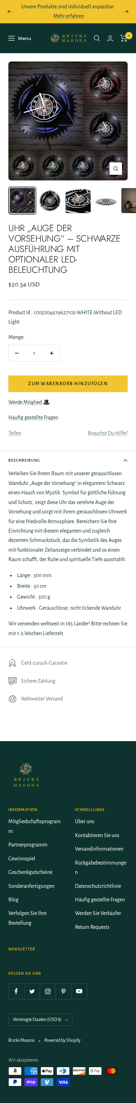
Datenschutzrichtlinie (98, 886)
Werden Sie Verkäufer (98, 913)
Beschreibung (24, 460)
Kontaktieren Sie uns (97, 835)
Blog (13, 899)
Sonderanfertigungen (31, 886)
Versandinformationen (99, 849)
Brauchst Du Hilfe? (108, 433)
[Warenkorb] (124, 38)
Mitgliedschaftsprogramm (34, 826)
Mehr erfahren (68, 16)
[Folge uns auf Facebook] (16, 991)
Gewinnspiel (21, 858)
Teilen (14, 433)
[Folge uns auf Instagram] (47, 991)
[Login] (110, 38)
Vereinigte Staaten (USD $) (37, 1019)
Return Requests (92, 927)
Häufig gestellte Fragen (33, 417)
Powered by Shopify (62, 1040)
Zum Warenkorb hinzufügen (68, 383)
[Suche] (97, 38)
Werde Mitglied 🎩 (29, 402)
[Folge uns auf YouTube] (79, 991)
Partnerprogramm (27, 844)
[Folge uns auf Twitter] (32, 991)
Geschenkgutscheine (30, 872)
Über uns (84, 821)
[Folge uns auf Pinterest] (63, 991)
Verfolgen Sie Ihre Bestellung (27, 917)
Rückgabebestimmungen (100, 867)
